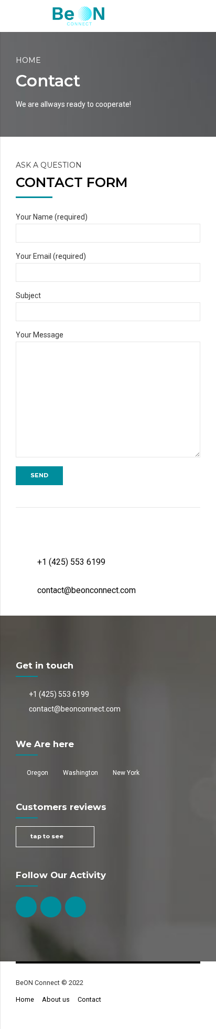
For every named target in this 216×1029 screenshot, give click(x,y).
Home (28, 60)
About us (56, 999)
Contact (89, 999)
